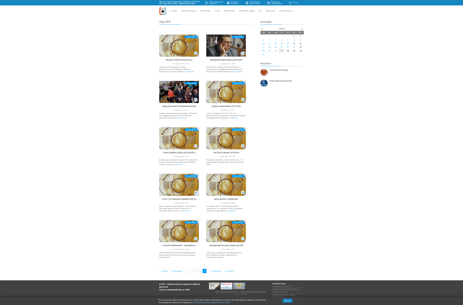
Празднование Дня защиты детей (226, 245)
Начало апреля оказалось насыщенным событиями (179, 61)
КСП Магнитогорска (279, 292)
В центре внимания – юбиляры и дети (179, 246)
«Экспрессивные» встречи (226, 152)
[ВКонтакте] (196, 53)
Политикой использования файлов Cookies (212, 302)
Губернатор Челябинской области (285, 289)
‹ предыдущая (177, 271)
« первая (164, 271)
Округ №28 (191, 37)
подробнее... (190, 71)
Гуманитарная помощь (278, 70)
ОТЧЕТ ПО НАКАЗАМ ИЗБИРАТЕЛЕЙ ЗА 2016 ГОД (179, 200)
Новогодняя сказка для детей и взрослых (179, 154)
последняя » (230, 271)
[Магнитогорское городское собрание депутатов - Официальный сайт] (162, 11)
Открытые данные (286, 11)
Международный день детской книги (226, 61)
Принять (287, 300)
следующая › (216, 271)
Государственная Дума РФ (281, 286)
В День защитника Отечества (226, 106)
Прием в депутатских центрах (280, 81)
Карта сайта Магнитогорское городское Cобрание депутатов (240, 292)
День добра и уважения (226, 199)
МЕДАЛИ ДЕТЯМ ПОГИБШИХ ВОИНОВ (179, 106)
